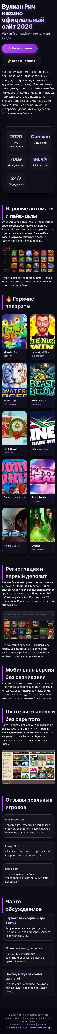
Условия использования (22, 1024)
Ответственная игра (41, 1027)
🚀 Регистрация (19, 48)
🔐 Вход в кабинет (21, 61)
